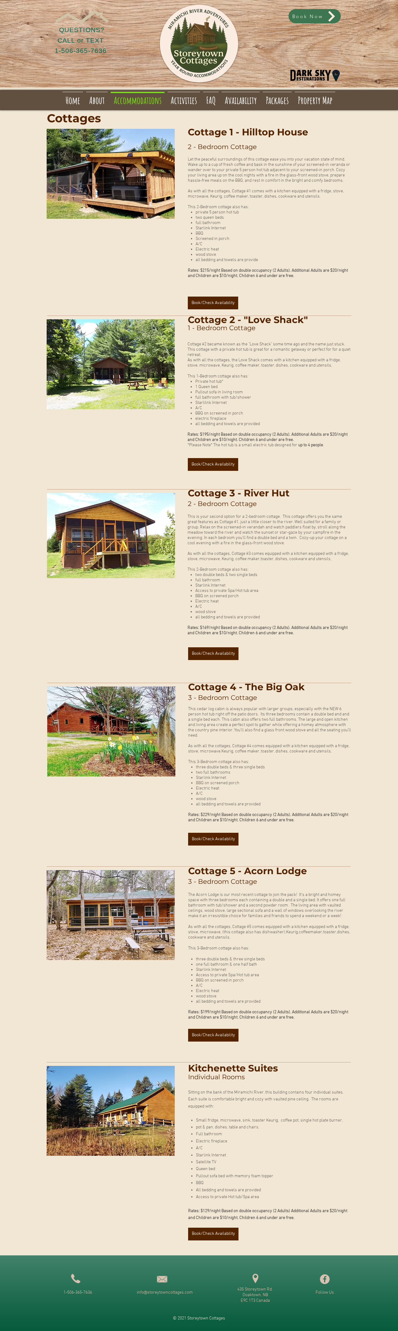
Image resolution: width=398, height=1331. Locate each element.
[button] (111, 174)
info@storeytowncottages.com (165, 1292)
